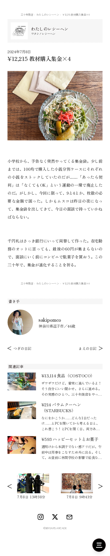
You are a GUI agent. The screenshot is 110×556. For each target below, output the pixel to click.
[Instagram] (41, 517)
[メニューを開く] (99, 545)
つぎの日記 (22, 348)
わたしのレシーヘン (47, 14)
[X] (55, 517)
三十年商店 (27, 14)
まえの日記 (87, 348)
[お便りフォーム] (69, 517)
